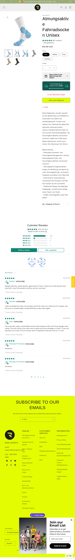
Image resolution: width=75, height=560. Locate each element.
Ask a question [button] (51, 250)
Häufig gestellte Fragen (62, 471)
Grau (64, 54)
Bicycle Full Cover (26, 471)
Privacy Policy (61, 440)
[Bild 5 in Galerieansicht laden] (8, 61)
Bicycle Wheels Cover (27, 464)
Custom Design (27, 477)
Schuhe (24, 497)
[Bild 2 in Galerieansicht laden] (17, 53)
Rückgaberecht (62, 435)
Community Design (26, 502)
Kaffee (55, 54)
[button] (71, 1)
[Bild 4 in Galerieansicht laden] (34, 53)
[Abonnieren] (53, 419)
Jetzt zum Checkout (56, 100)
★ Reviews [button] (73, 282)
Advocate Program (28, 508)
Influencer (42, 455)
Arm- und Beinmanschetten (28, 487)
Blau (45, 54)
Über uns (42, 438)
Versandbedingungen (64, 444)
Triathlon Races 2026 (62, 478)
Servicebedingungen (64, 449)
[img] (10, 278)
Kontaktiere (43, 442)
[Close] (71, 520)
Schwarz (47, 59)
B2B (40, 446)
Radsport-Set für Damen (27, 443)
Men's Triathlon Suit (27, 450)
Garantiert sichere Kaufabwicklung (62, 462)
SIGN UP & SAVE (60, 546)
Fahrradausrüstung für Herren (28, 437)
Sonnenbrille (26, 481)
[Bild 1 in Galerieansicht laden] (8, 53)
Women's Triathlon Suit (26, 457)
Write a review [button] (24, 250)
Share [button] (46, 107)
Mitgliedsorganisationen (47, 451)
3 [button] (38, 377)
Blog (40, 460)
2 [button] (34, 377)
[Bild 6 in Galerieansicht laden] (17, 61)
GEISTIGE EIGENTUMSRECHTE (64, 454)
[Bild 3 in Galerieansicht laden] (25, 53)
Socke (24, 492)
